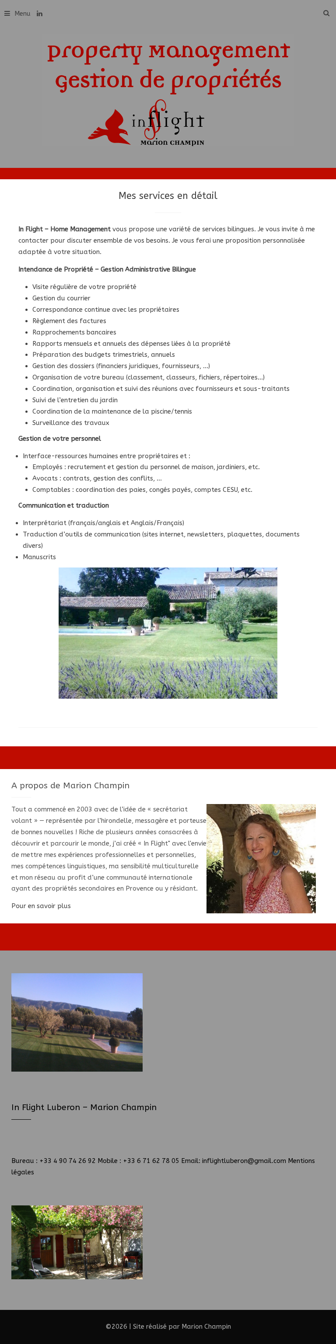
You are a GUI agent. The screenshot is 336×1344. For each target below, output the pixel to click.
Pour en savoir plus (41, 906)
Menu (22, 13)
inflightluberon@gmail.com (244, 1161)
